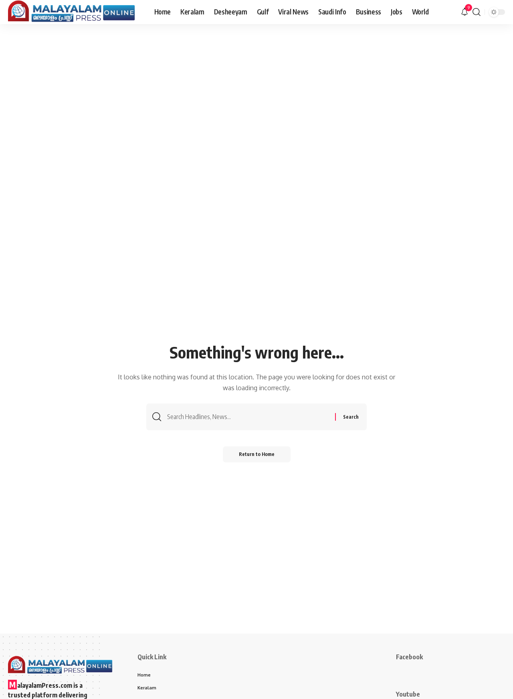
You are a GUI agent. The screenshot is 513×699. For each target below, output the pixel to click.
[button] (477, 12)
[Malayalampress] (74, 12)
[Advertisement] (256, 84)
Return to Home (257, 454)
